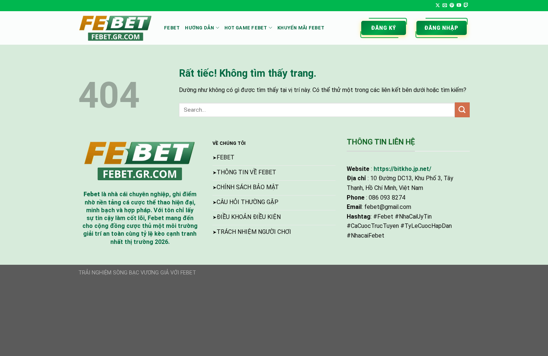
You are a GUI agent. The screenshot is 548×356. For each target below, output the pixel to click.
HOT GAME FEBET (245, 28)
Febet (92, 194)
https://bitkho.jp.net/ (402, 168)
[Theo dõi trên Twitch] (466, 5)
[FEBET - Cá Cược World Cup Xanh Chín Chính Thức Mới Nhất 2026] (115, 28)
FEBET (172, 28)
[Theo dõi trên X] (437, 5)
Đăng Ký (383, 28)
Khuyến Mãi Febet (300, 28)
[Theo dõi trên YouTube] (459, 5)
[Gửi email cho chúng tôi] (445, 5)
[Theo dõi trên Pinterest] (452, 5)
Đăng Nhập (442, 28)
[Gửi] (462, 109)
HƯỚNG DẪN (199, 28)
